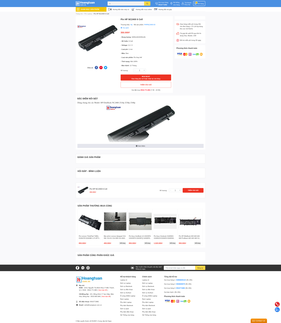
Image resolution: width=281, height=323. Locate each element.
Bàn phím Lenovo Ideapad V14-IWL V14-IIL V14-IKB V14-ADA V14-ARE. (115, 238)
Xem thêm (141, 146)
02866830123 (181, 280)
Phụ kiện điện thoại (126, 312)
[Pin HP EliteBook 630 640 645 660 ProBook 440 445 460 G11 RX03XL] (190, 221)
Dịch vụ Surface (125, 293)
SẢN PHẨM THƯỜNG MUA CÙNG (94, 205)
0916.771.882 (145, 90)
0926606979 (180, 284)
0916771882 (162, 5)
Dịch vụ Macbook (126, 286)
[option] (97, 38)
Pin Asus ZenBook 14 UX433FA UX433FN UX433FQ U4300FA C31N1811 (140, 238)
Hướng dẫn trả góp (165, 9)
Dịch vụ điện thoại (126, 289)
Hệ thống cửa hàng (176, 3)
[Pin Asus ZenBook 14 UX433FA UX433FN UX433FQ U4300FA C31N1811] (140, 221)
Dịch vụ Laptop (125, 283)
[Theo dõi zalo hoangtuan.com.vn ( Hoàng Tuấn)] (83, 268)
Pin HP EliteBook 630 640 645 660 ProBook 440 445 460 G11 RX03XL (189, 238)
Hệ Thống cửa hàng (127, 315)
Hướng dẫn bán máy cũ (121, 9)
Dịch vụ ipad (124, 308)
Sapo (110, 321)
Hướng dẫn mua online (144, 9)
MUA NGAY (145, 78)
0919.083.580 (95, 296)
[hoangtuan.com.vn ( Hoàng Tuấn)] (89, 3)
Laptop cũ (123, 280)
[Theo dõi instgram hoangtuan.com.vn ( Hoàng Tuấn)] (88, 268)
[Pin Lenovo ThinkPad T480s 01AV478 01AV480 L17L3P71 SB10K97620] (90, 221)
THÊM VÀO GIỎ (146, 85)
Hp (132, 24)
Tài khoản (188, 3)
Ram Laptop (124, 299)
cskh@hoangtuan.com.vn (93, 305)
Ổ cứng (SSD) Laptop (127, 296)
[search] (147, 3)
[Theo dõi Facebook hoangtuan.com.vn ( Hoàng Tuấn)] (77, 268)
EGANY (94, 321)
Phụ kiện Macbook (126, 305)
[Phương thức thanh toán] (189, 54)
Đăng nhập (187, 4)
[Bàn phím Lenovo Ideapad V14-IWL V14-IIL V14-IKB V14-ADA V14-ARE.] (115, 221)
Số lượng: (124, 70)
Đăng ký (200, 268)
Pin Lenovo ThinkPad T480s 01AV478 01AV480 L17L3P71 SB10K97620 (89, 238)
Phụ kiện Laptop (125, 302)
